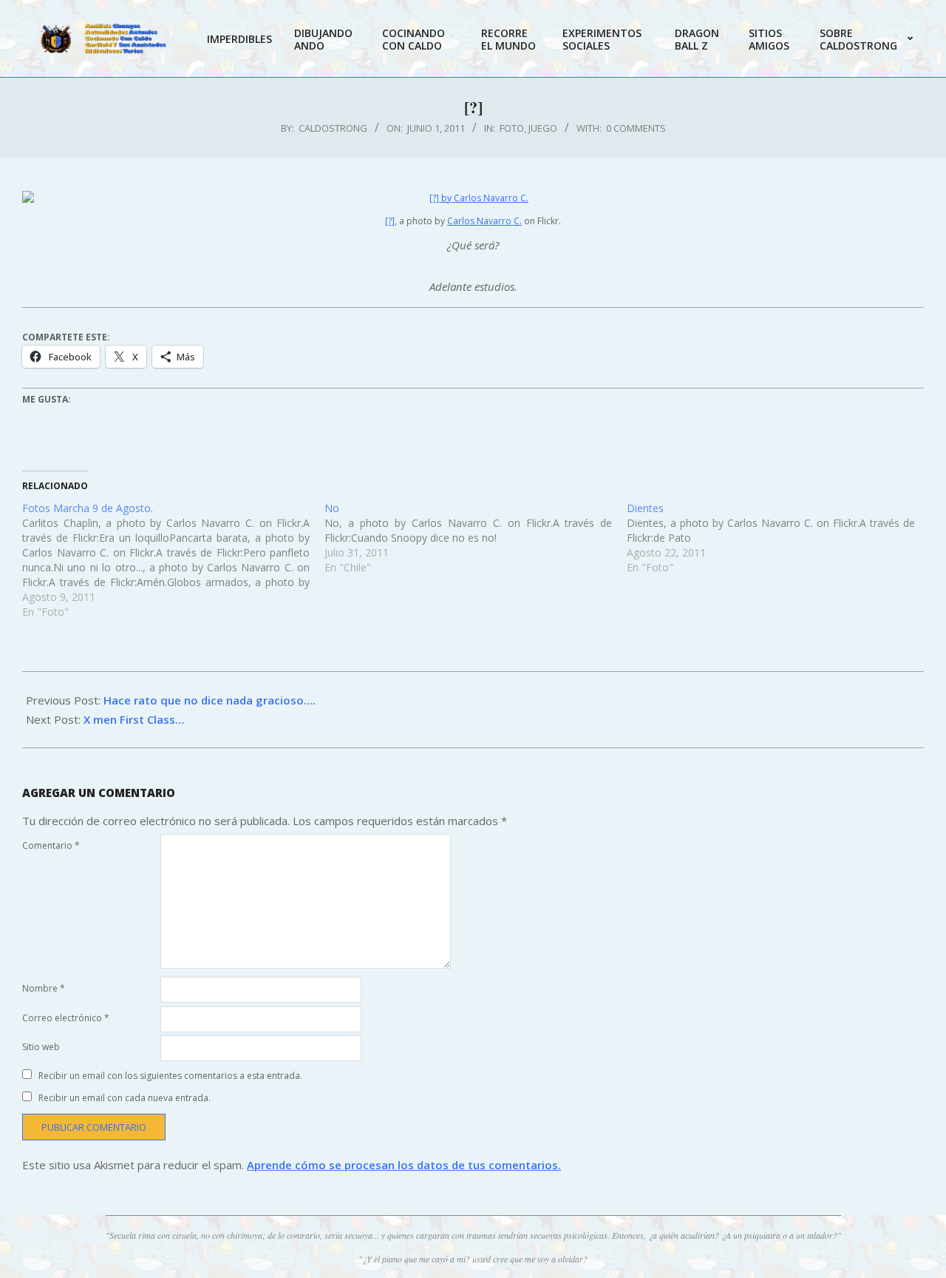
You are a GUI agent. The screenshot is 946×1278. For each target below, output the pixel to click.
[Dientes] (778, 538)
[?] (390, 221)
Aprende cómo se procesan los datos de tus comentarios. (404, 1164)
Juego (542, 128)
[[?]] (473, 198)
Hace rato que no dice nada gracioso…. (209, 700)
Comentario (51, 845)
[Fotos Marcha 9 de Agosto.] (173, 560)
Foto (512, 128)
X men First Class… (134, 719)
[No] (475, 538)
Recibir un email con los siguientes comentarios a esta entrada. (170, 1075)
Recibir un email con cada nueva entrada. (124, 1098)
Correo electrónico (65, 1018)
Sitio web (41, 1046)
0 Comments (636, 128)
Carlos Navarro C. (484, 221)
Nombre (43, 988)
